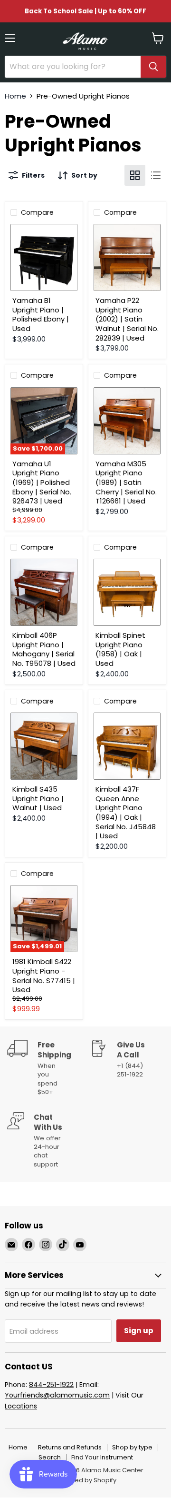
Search (49, 1457)
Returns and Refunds (70, 1447)
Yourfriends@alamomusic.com (57, 1395)
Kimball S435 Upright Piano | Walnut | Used (38, 798)
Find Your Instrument (102, 1457)
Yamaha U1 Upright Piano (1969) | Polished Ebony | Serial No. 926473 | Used (41, 482)
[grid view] (134, 175)
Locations (21, 1406)
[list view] (155, 175)
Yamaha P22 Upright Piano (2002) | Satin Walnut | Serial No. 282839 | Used (127, 319)
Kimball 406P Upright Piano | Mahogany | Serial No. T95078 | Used (44, 649)
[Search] (153, 67)
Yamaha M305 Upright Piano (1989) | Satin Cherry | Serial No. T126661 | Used (126, 482)
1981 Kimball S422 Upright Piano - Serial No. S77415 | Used (43, 975)
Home (15, 96)
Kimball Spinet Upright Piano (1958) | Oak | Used (120, 649)
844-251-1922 (51, 1384)
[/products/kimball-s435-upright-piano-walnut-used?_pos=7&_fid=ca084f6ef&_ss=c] (43, 746)
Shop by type (132, 1447)
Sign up (138, 1330)
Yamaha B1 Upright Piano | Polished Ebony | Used (40, 314)
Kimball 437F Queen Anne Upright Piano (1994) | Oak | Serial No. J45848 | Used (125, 812)
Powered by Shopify (85, 1480)
